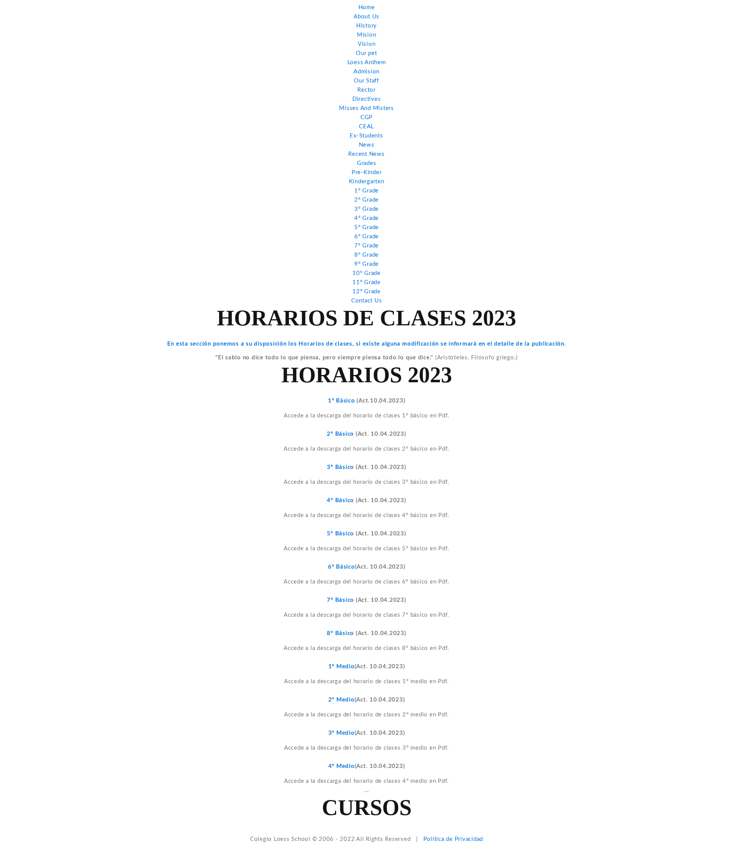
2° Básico (341, 434)
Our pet (366, 53)
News (367, 145)
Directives (366, 99)
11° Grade (366, 282)
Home (366, 7)
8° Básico (341, 633)
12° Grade (366, 291)
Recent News (366, 154)
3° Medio (341, 733)
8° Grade (366, 255)
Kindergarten (366, 181)
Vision (367, 44)
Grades (366, 163)
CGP (366, 117)
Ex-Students (366, 136)
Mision (366, 35)
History (366, 26)
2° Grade (366, 200)
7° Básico (340, 600)
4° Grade (366, 218)
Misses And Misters (366, 108)
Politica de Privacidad (453, 839)
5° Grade (366, 227)
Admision (366, 71)
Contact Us (366, 301)
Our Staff (366, 81)
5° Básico (341, 534)
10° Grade (366, 273)
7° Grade (366, 246)
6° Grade (366, 236)
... (366, 790)
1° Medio (341, 666)
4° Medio (341, 766)
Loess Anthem (366, 62)
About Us (366, 16)
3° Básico (341, 467)
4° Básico (341, 500)
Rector (366, 90)
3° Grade (366, 209)
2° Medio (341, 700)
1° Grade (366, 191)
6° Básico (341, 567)
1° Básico (342, 401)
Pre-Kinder (367, 172)
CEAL (366, 126)
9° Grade (366, 264)
